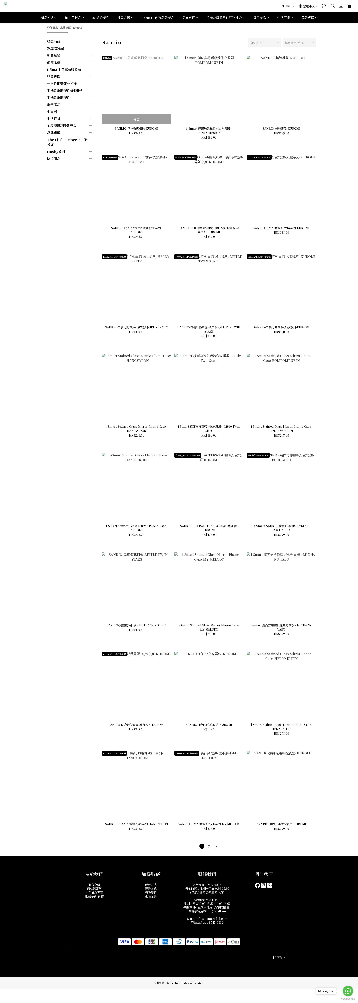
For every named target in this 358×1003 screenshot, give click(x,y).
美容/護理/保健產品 (61, 125)
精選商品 (53, 41)
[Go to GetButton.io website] (348, 999)
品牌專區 (307, 17)
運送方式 (151, 888)
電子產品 (259, 17)
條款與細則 (94, 888)
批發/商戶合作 (94, 896)
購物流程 (151, 892)
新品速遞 (47, 17)
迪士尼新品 (73, 17)
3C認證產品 (100, 17)
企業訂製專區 (94, 892)
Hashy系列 (56, 151)
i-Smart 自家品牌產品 (158, 17)
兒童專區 (188, 17)
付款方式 (151, 885)
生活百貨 (283, 17)
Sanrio (77, 28)
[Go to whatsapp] (348, 991)
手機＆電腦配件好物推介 (224, 17)
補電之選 (123, 17)
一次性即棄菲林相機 (62, 83)
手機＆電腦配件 (58, 97)
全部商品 (52, 28)
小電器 (52, 111)
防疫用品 (53, 158)
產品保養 (151, 896)
